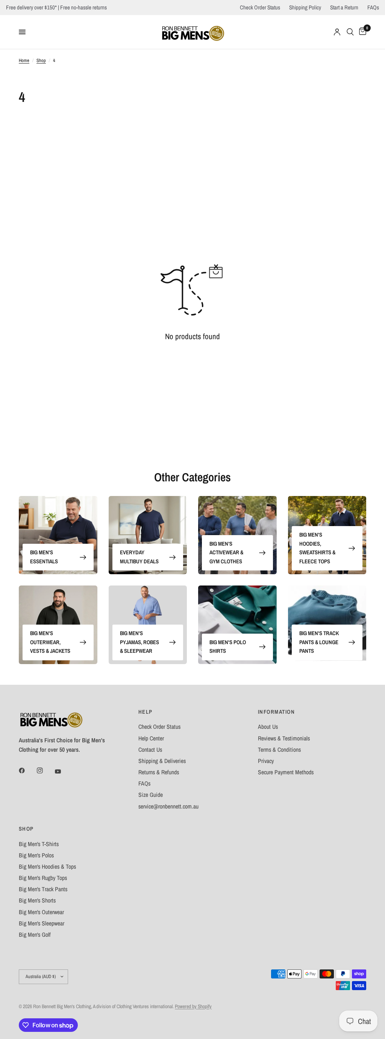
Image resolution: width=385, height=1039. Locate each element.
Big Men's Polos (36, 855)
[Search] (350, 32)
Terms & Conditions (279, 750)
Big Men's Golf (35, 935)
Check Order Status (260, 7)
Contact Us (150, 750)
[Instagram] (45, 770)
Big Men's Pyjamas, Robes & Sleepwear (139, 642)
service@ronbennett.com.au (168, 806)
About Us (268, 727)
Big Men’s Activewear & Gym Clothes (226, 552)
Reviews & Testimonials (284, 738)
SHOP (26, 829)
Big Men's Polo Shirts (227, 647)
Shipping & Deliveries (162, 761)
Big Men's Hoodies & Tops (47, 867)
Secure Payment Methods (286, 772)
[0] (361, 32)
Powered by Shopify (193, 1006)
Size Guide (150, 795)
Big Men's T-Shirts (39, 844)
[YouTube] (63, 771)
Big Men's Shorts (37, 900)
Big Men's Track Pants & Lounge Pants (319, 642)
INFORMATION (276, 712)
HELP (145, 712)
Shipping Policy (305, 7)
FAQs (373, 7)
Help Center (151, 738)
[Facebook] (27, 770)
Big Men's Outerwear (41, 912)
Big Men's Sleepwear (41, 923)
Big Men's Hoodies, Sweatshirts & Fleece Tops (317, 548)
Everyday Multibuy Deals (139, 557)
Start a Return (344, 7)
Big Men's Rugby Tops (43, 878)
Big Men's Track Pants (43, 889)
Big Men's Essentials (44, 557)
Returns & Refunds (158, 772)
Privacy (266, 761)
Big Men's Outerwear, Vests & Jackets (50, 642)
